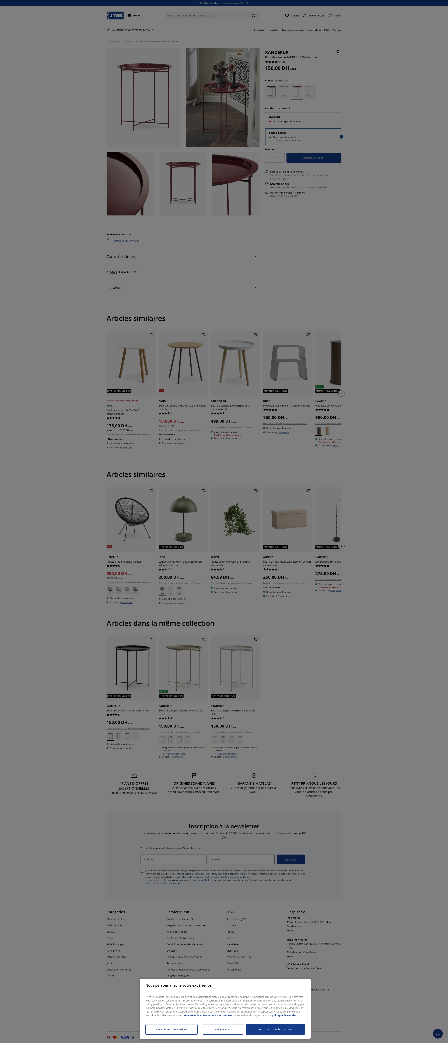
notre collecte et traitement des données (207, 1015)
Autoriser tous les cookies (275, 1029)
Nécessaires (223, 1029)
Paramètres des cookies (171, 1029)
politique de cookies (284, 1015)
